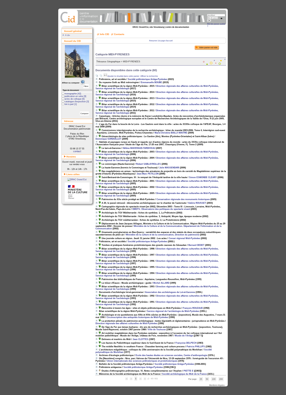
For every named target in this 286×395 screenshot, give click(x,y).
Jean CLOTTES (140, 339)
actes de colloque (73, 99)
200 (221, 379)
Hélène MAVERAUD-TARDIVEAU (139, 148)
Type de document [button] (71, 90)
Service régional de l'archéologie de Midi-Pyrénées (173, 311)
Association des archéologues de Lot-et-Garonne (170, 292)
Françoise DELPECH (185, 343)
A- (63, 35)
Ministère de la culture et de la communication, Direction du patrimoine (162, 234)
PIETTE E (188, 371)
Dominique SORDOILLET (108, 139)
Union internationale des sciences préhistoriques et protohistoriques (142, 361)
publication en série (74, 96)
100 (213, 379)
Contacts (119, 34)
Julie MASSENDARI (169, 167)
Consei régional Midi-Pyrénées (184, 238)
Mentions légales (217, 385)
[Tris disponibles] (105, 76)
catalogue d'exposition (75, 101)
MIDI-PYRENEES (131, 61)
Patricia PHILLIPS (196, 346)
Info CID (104, 34)
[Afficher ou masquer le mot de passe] (221, 18)
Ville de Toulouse (157, 329)
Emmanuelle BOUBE (151, 82)
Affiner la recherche (149, 76)
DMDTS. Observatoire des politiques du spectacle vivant (161, 209)
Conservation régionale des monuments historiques (183, 199)
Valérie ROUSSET (197, 203)
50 (207, 379)
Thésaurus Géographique (108, 61)
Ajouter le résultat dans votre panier (123, 76)
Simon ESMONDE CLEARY (203, 177)
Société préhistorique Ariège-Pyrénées (147, 79)
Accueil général (73, 31)
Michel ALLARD (161, 283)
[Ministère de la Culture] (77, 201)
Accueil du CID (72, 41)
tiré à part (69, 104)
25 (201, 379)
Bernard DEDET (196, 245)
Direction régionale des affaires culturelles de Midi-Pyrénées (126, 323)
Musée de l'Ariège (184, 335)
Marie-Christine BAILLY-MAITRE (171, 133)
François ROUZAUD (193, 308)
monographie (71, 93)
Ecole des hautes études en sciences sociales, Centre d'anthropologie (171, 355)
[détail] (96, 79)
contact (77, 151)
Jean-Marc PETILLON (148, 173)
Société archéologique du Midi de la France (184, 374)
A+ (68, 35)
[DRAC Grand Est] (77, 179)
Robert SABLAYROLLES (148, 164)
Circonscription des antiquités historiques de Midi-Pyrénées (137, 317)
